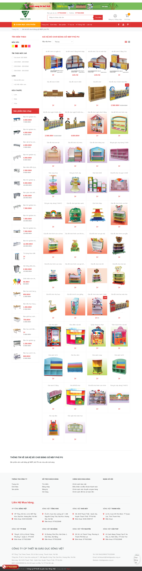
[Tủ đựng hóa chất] (17, 256)
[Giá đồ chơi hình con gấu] (119, 245)
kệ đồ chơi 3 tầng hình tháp (75, 51)
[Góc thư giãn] (53, 336)
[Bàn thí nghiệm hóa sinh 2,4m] (17, 219)
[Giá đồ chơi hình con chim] (97, 397)
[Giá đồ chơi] (97, 93)
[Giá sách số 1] (53, 367)
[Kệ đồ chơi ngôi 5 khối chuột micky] (75, 124)
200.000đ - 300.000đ (21, 66)
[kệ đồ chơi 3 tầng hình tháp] (75, 63)
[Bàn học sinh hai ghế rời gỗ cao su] (17, 294)
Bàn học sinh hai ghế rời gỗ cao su (35, 291)
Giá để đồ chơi (75, 385)
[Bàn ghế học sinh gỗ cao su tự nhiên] (17, 319)
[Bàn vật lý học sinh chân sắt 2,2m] (17, 145)
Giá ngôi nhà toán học (75, 416)
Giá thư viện (75, 355)
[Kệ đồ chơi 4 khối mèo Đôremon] (119, 93)
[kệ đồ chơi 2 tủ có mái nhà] (97, 63)
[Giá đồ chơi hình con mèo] (53, 276)
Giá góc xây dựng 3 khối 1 (119, 385)
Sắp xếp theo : (47, 41)
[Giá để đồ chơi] (75, 397)
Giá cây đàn (53, 416)
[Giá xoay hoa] (53, 185)
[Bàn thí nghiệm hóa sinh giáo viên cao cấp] (17, 231)
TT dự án (71, 24)
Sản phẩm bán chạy (22, 111)
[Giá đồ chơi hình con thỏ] (119, 215)
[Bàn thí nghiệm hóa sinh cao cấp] (17, 244)
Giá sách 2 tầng (53, 385)
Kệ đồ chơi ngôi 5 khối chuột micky (77, 112)
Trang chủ (45, 24)
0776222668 (62, 13)
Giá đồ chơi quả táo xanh (75, 203)
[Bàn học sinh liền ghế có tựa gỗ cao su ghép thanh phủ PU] (17, 331)
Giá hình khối (97, 173)
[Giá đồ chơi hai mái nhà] (119, 306)
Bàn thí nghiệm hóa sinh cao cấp (34, 241)
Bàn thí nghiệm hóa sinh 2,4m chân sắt (36, 117)
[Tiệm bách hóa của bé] (119, 336)
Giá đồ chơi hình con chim (97, 385)
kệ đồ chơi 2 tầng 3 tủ (119, 51)
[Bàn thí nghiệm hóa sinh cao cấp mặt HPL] (17, 207)
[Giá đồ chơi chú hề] (97, 276)
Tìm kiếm (45, 484)
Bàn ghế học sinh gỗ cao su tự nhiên (35, 316)
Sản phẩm (62, 24)
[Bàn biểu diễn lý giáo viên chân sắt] (17, 170)
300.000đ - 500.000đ (21, 70)
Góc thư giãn (53, 325)
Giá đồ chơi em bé (53, 142)
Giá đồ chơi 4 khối (53, 82)
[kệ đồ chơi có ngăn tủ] (53, 63)
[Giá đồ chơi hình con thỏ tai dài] (75, 245)
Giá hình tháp (97, 203)
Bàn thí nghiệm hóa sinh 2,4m (33, 215)
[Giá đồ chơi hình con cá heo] (53, 245)
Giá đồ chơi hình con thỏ (119, 203)
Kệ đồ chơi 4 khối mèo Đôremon (120, 82)
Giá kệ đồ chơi (19, 80)
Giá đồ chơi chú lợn (119, 264)
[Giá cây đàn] (53, 427)
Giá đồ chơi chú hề (97, 264)
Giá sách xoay (97, 355)
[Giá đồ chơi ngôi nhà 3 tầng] (97, 124)
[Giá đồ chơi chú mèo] (75, 154)
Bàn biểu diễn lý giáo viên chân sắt (35, 167)
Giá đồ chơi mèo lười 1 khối (97, 294)
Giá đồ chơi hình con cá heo (53, 233)
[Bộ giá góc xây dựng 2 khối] (119, 154)
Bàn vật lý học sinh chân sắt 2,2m (34, 142)
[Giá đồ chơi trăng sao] (97, 154)
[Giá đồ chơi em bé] (53, 154)
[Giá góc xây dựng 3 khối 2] (53, 215)
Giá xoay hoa (53, 173)
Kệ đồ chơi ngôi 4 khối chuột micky (55, 112)
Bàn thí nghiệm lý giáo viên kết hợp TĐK (36, 180)
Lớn (15, 94)
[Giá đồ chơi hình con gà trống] (75, 276)
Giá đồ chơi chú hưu (53, 294)
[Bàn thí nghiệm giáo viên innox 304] (17, 343)
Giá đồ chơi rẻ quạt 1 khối (119, 173)
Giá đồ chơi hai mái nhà (119, 294)
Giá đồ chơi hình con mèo (53, 264)
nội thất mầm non (20, 84)
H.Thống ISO (80, 24)
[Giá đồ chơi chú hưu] (53, 306)
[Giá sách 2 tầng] (53, 397)
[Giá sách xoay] (97, 367)
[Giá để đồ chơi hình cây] (119, 124)
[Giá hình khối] (97, 185)
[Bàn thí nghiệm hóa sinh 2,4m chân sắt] (17, 120)
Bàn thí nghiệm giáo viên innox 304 (35, 340)
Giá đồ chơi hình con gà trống (75, 264)
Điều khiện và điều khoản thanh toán (85, 487)
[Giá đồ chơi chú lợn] (119, 276)
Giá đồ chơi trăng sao (97, 142)
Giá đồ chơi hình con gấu (119, 233)
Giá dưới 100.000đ (20, 57)
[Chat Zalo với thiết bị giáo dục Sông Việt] (137, 559)
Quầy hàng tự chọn (97, 325)
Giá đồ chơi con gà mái (97, 233)
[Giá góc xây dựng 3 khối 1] (119, 397)
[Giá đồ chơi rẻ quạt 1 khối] (119, 185)
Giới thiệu (53, 24)
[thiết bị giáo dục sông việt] (71, 6)
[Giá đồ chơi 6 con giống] (75, 306)
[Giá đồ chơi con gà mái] (97, 245)
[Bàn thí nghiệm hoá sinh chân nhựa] (17, 132)
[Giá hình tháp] (97, 215)
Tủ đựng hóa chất (29, 253)
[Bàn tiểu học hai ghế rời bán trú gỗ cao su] (17, 307)
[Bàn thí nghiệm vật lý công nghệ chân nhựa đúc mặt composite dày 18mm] (17, 158)
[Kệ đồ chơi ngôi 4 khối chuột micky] (53, 124)
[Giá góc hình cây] (75, 185)
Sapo (68, 569)
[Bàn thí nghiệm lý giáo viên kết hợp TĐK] (17, 183)
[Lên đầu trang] (138, 565)
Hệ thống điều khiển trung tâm (33, 266)
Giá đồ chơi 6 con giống (75, 294)
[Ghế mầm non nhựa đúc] (17, 282)
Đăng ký (111, 19)
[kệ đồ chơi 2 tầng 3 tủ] (119, 63)
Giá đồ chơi (97, 82)
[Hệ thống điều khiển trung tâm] (17, 269)
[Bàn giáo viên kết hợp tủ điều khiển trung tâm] (17, 196)
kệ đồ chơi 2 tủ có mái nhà (97, 51)
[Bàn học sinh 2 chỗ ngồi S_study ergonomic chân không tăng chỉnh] (17, 356)
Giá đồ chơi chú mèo (75, 142)
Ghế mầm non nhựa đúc (31, 278)
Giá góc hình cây (75, 173)
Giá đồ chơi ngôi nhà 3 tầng (97, 112)
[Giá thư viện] (75, 367)
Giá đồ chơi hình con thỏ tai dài (75, 233)
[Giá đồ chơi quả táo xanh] (75, 215)
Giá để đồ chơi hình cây (119, 112)
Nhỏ (15, 99)
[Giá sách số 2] (119, 367)
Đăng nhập (118, 19)
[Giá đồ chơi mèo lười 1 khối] (97, 306)
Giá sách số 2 (119, 355)
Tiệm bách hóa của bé (119, 325)
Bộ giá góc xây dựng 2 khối (119, 142)
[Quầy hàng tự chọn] (97, 336)
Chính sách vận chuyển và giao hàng (85, 489)
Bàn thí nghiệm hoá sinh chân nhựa (35, 129)
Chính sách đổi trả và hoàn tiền (83, 492)
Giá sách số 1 (53, 355)
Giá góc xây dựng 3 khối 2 (53, 203)
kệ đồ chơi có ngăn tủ (53, 51)
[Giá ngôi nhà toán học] (75, 427)
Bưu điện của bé (75, 325)
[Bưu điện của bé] (75, 336)
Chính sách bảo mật (79, 484)
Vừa (15, 103)
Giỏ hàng (45, 492)
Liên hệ (89, 24)
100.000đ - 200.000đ (21, 62)
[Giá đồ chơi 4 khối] (53, 93)
